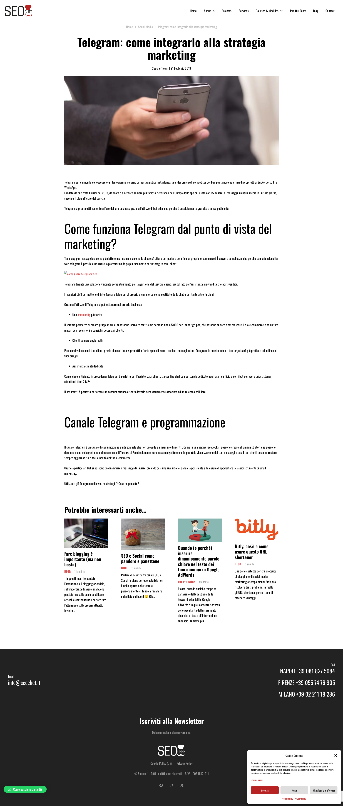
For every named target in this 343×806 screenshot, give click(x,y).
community (84, 314)
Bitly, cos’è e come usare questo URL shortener (252, 551)
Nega (294, 790)
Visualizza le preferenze (324, 790)
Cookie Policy (287, 798)
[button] (335, 755)
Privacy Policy (300, 798)
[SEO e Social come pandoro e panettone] (143, 521)
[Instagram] (171, 785)
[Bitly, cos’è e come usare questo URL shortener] (257, 521)
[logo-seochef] (18, 10)
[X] (181, 785)
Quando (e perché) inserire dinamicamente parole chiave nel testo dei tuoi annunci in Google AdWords (199, 561)
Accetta (265, 790)
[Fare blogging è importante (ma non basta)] (86, 521)
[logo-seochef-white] (171, 750)
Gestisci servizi (257, 779)
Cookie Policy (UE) (161, 763)
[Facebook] (161, 785)
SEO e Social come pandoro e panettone (140, 558)
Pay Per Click (186, 582)
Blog (67, 571)
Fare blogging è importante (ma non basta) (82, 559)
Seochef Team (160, 68)
